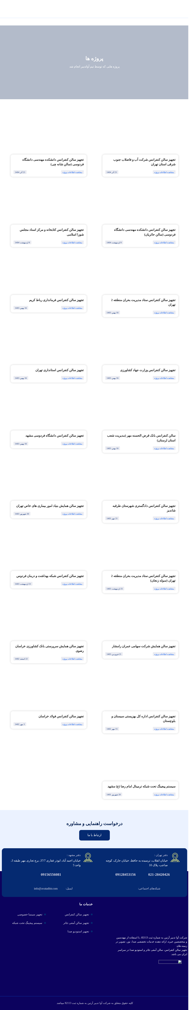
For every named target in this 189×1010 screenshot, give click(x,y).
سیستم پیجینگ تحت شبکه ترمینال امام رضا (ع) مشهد (142, 786)
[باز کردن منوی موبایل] (5, 10)
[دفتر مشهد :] (88, 857)
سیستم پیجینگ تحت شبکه (27, 922)
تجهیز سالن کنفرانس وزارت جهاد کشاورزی (148, 370)
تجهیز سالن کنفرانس (77, 914)
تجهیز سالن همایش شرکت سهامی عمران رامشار (144, 646)
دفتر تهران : (161, 855)
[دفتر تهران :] (175, 857)
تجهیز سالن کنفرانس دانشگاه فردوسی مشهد (54, 435)
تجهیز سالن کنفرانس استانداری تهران (59, 370)
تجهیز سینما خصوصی (29, 914)
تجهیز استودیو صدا (78, 931)
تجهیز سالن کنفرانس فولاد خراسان (61, 716)
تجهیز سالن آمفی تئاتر (76, 922)
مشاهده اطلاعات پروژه (164, 172)
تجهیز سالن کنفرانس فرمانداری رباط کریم (56, 300)
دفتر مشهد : (74, 855)
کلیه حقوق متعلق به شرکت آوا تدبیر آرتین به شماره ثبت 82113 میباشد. (94, 1003)
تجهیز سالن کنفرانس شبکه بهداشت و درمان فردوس (50, 576)
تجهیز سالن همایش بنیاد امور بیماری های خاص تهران (50, 506)
